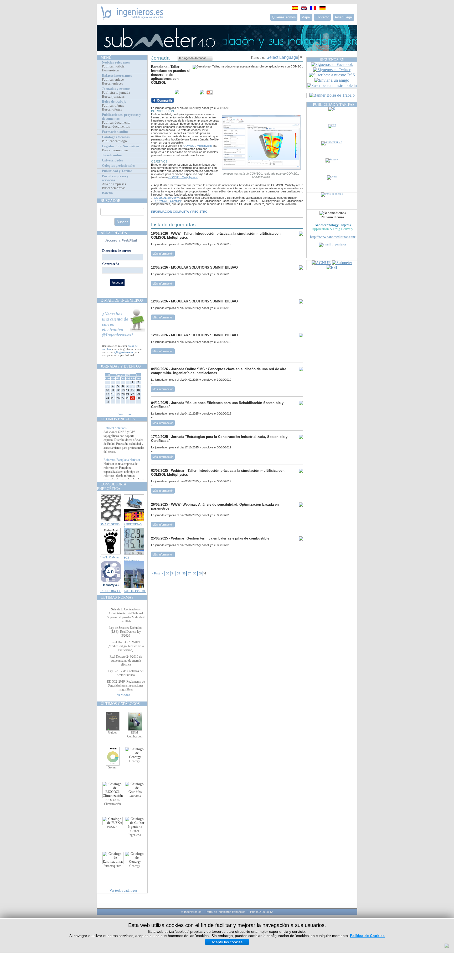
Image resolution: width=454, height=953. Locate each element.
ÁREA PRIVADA (114, 233)
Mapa (306, 17)
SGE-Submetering (131, 559)
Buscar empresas (113, 188)
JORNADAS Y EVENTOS (121, 366)
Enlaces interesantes (117, 75)
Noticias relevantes (116, 62)
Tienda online (112, 155)
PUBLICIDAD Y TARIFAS (333, 104)
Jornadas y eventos (116, 89)
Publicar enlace (113, 79)
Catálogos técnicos (116, 137)
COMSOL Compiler (168, 200)
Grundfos (135, 796)
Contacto (322, 17)
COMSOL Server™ (166, 197)
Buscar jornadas (113, 96)
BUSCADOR (110, 200)
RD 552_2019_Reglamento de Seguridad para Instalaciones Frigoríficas (126, 685)
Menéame (161, 92)
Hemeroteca (110, 70)
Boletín (107, 193)
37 (189, 573)
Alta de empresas (114, 184)
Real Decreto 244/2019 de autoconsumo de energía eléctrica (126, 660)
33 (167, 573)
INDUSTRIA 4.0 (110, 591)
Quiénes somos (284, 17)
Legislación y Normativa (120, 146)
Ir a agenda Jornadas (193, 58)
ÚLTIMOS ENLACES (118, 419)
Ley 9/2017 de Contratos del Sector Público (125, 673)
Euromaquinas (112, 866)
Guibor (112, 732)
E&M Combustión (134, 734)
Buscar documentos (116, 126)
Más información (162, 253)
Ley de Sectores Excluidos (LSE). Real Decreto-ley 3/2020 (125, 631)
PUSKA (112, 827)
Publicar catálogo (114, 141)
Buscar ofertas (112, 109)
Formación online (115, 132)
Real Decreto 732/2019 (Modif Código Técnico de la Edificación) (126, 646)
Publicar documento (116, 122)
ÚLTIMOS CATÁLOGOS (120, 703)
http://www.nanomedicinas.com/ (333, 237)
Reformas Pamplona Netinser (122, 466)
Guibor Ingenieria (134, 833)
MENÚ (106, 57)
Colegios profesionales (118, 165)
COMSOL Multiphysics (198, 145)
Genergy (134, 761)
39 (200, 573)
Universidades (112, 160)
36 (183, 573)
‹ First (156, 573)
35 (178, 573)
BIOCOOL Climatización (112, 802)
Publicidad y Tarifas (117, 171)
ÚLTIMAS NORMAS (117, 597)
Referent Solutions (115, 434)
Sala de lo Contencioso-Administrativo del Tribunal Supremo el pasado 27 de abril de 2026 (126, 615)
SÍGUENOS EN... (334, 59)
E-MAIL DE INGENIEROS (122, 300)
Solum (112, 767)
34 (172, 573)
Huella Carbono (110, 557)
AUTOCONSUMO (135, 591)
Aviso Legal (344, 17)
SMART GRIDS (110, 524)
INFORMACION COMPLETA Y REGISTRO (179, 211)
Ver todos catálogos (123, 890)
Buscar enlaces (112, 83)
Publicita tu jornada (116, 93)
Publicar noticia (113, 66)
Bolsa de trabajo (114, 101)
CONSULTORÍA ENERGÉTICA (111, 486)
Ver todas (124, 414)
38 (194, 573)
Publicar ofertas (113, 105)
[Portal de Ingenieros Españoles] (132, 19)
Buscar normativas (115, 150)
